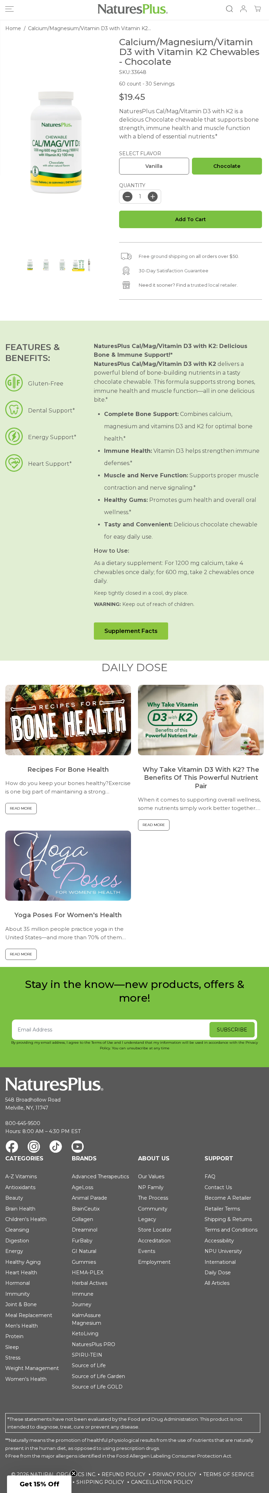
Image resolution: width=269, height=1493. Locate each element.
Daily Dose (218, 1272)
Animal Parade (89, 1198)
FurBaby (82, 1241)
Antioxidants (20, 1187)
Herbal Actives (89, 1283)
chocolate (226, 166)
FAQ (210, 1176)
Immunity (17, 1294)
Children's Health (26, 1219)
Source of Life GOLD (97, 1387)
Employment (154, 1262)
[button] (9, 9)
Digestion (17, 1241)
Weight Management (32, 1368)
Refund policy (123, 1474)
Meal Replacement (28, 1315)
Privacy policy (174, 1474)
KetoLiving (85, 1333)
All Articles (217, 1283)
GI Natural (84, 1251)
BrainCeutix (85, 1209)
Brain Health (20, 1209)
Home (13, 28)
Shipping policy (100, 1482)
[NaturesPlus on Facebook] (12, 1147)
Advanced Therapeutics (100, 1176)
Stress (12, 1358)
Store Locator (155, 1230)
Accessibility (219, 1241)
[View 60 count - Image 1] (56, 142)
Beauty (14, 1198)
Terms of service (228, 1474)
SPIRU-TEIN (87, 1355)
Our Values (151, 1176)
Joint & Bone (21, 1304)
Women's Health (26, 1379)
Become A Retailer (228, 1198)
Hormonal (17, 1283)
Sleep (12, 1347)
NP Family (151, 1187)
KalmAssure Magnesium (86, 1319)
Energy (14, 1251)
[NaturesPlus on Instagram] (33, 1147)
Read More (21, 808)
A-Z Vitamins (21, 1176)
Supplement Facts (131, 631)
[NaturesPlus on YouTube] (77, 1147)
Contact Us (218, 1187)
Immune (83, 1294)
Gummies (84, 1262)
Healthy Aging (23, 1262)
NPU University (223, 1251)
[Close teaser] (73, 1473)
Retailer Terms (222, 1209)
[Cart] (257, 8)
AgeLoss (82, 1187)
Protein (14, 1336)
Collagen (82, 1219)
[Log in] (243, 8)
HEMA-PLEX (87, 1272)
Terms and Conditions (231, 1230)
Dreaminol (84, 1230)
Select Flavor (140, 153)
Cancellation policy (162, 1482)
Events (146, 1251)
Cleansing (17, 1230)
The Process (153, 1198)
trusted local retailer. (214, 285)
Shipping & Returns (228, 1219)
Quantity (132, 185)
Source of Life (89, 1365)
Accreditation (154, 1241)
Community (152, 1209)
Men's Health (21, 1326)
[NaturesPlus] (133, 9)
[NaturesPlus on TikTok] (55, 1147)
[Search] (229, 8)
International (220, 1262)
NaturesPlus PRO (93, 1344)
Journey (81, 1304)
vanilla (154, 166)
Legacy (147, 1219)
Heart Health (21, 1272)
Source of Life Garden (98, 1376)
